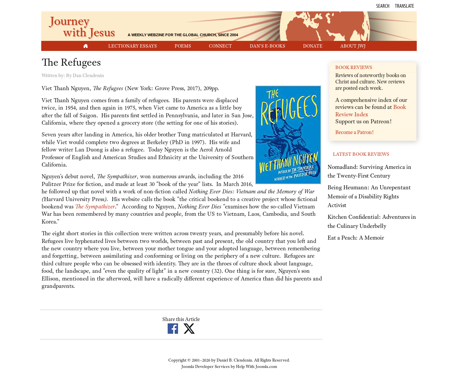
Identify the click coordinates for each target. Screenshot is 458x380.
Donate (313, 46)
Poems (183, 46)
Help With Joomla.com (256, 366)
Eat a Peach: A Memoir (356, 237)
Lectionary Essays (132, 46)
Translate (404, 5)
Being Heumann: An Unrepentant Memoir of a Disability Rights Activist (369, 196)
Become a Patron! (354, 132)
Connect (220, 46)
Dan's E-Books (267, 46)
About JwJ (352, 46)
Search (382, 5)
